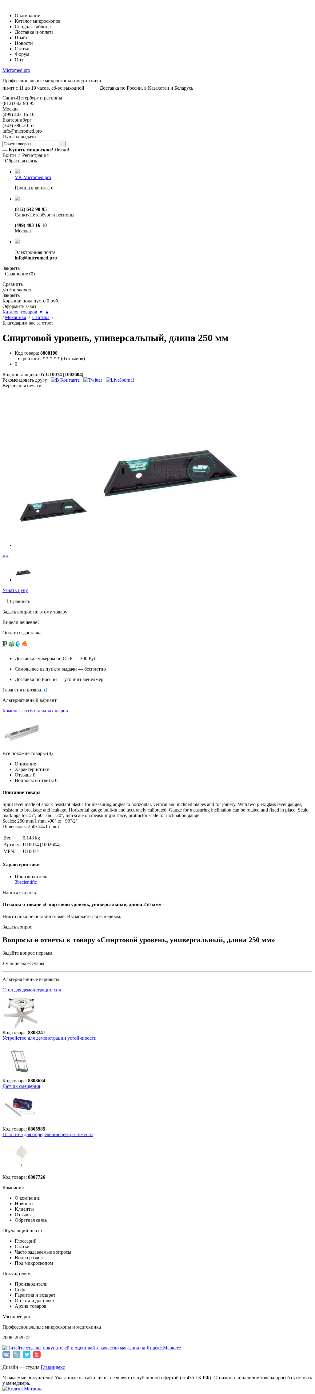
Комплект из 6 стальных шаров (35, 710)
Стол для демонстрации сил (31, 989)
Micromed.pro (16, 70)
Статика (41, 317)
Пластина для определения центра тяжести (47, 1134)
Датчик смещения (21, 1086)
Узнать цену (15, 590)
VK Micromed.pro (33, 177)
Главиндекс (53, 1367)
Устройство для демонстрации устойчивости (49, 1038)
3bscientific (26, 882)
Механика (15, 317)
